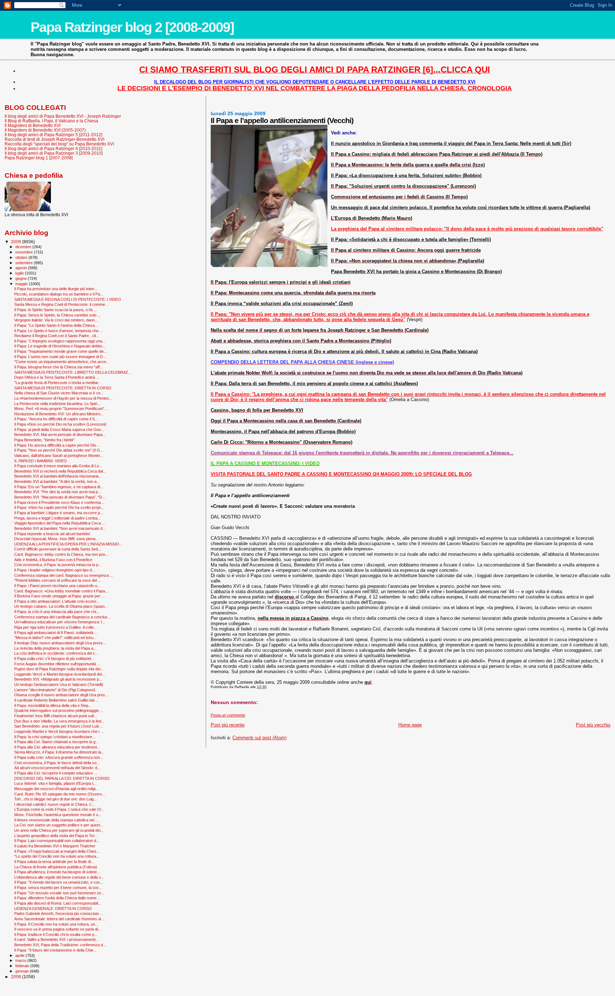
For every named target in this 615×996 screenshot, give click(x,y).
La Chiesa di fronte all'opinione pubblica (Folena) (55, 867)
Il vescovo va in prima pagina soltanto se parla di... (57, 929)
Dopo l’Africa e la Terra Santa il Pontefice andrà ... (56, 377)
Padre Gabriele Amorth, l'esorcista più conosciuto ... (58, 913)
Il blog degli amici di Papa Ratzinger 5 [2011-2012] (53, 134)
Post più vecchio (593, 725)
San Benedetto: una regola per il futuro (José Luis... (58, 726)
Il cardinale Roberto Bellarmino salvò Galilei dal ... (56, 700)
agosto (21, 268)
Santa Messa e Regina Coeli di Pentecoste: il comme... (61, 304)
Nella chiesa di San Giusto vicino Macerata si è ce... (59, 393)
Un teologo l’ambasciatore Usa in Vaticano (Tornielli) (58, 684)
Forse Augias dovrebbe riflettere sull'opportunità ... (57, 664)
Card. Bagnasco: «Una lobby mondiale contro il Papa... (61, 591)
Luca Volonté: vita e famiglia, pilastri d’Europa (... (55, 783)
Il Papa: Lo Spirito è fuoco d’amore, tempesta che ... (58, 331)
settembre (24, 263)
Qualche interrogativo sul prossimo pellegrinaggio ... (58, 710)
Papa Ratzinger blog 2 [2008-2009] (132, 27)
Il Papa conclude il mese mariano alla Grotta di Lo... (58, 466)
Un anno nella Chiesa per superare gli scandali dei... (59, 830)
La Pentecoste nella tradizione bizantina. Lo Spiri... (57, 403)
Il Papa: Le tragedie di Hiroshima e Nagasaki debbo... (59, 346)
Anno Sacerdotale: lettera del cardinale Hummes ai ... (59, 919)
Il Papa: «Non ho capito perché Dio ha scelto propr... (59, 507)
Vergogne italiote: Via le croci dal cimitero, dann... (56, 320)
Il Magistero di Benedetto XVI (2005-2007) (45, 130)
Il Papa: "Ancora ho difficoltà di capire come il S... (56, 419)
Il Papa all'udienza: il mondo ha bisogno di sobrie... (57, 872)
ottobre (21, 257)
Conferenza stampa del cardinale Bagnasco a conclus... (62, 617)
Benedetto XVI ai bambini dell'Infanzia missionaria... (58, 476)
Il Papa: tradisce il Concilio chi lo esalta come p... (56, 934)
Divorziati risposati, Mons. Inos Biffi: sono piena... (56, 539)
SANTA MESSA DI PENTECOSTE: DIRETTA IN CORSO (62, 388)
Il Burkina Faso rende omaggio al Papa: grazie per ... (59, 596)
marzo (21, 960)
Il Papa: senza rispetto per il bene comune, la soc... (58, 887)
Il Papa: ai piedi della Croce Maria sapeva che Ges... (59, 429)
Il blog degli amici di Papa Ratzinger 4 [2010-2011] (53, 148)
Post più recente (228, 725)
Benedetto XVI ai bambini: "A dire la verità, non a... (57, 481)
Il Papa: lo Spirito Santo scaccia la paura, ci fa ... (55, 310)
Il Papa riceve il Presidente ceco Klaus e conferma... (59, 502)
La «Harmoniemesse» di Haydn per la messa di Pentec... (63, 398)
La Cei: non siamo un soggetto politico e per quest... (58, 825)
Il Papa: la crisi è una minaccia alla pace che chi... (56, 611)
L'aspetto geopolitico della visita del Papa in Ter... (56, 835)
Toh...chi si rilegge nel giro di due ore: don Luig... (55, 799)
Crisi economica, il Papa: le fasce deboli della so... (57, 763)
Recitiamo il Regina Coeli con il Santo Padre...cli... (56, 336)
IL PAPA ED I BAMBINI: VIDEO (40, 461)
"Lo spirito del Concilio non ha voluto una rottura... (56, 856)
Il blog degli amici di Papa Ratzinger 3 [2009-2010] (53, 153)
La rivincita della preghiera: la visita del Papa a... (55, 648)
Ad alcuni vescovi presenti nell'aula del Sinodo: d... (57, 768)
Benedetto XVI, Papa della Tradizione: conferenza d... (60, 945)
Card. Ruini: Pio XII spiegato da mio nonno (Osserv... (59, 794)
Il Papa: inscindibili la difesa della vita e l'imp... (52, 705)
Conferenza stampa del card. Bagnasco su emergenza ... (63, 575)
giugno (21, 278)
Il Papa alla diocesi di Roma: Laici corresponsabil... (57, 903)
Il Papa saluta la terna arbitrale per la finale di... (54, 861)
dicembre (23, 247)
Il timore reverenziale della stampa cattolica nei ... (56, 820)
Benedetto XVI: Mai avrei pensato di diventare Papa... (60, 434)
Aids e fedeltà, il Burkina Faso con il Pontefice (53, 560)
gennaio (22, 971)
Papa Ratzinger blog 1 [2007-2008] (39, 157)
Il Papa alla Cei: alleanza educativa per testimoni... (57, 747)
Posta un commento (228, 715)
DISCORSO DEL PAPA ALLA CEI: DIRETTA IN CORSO (62, 778)
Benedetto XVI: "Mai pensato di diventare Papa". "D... (59, 497)
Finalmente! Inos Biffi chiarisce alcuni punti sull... (55, 716)
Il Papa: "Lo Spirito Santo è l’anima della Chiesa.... (56, 325)
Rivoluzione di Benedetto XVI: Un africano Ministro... (59, 414)
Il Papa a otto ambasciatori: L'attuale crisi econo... (56, 601)
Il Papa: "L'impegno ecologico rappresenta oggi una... (59, 341)
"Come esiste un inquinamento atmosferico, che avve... (61, 361)
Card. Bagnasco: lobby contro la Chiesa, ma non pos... (61, 554)
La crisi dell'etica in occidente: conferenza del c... (56, 653)
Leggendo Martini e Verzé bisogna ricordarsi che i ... (59, 731)
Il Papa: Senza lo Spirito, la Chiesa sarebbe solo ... (57, 315)
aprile (20, 955)
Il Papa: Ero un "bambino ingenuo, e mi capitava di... (58, 487)
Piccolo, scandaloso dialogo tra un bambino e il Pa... (58, 294)
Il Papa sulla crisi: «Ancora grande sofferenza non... (58, 757)
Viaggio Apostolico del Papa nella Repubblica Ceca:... (59, 523)
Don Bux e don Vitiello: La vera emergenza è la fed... (59, 721)
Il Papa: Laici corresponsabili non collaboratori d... (56, 840)
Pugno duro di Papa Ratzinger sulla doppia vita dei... (59, 669)
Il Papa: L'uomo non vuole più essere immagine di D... (60, 357)
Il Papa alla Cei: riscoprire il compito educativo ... (55, 773)
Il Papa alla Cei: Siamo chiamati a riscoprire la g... (56, 742)
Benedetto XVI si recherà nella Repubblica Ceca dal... (60, 471)
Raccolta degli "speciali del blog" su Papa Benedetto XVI (59, 144)
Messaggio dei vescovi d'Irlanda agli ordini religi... (56, 789)
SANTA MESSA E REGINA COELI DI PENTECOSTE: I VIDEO (67, 299)
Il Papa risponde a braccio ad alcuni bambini (52, 534)
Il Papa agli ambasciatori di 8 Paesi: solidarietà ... (56, 632)
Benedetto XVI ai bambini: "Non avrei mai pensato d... (60, 528)
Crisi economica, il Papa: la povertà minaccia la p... (57, 565)
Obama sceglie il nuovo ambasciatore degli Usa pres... (61, 695)
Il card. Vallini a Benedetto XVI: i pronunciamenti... (56, 939)
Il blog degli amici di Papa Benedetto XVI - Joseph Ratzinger (63, 116)
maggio (22, 284)
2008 (16, 976)
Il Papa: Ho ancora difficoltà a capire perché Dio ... (57, 445)
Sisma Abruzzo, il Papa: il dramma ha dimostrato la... (59, 752)
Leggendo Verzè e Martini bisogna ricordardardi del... (59, 674)
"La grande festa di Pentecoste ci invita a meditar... (57, 382)
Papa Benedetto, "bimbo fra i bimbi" (44, 440)
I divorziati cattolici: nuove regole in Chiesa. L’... (54, 804)
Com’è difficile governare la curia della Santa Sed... (57, 549)
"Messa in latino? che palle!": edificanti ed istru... (55, 637)
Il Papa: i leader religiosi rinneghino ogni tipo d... (54, 570)
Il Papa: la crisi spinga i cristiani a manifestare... (54, 737)
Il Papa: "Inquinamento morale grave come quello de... (60, 351)
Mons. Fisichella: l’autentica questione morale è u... (57, 815)
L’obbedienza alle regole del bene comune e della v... (59, 877)
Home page (410, 725)
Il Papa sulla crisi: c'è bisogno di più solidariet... (54, 658)
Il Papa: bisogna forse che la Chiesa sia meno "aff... (58, 367)
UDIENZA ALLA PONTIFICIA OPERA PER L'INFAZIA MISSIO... (68, 544)
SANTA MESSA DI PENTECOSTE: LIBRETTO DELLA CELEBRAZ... (72, 372)
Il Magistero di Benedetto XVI (33, 125)
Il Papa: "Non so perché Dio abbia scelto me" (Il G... (58, 450)
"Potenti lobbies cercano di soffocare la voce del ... (57, 580)
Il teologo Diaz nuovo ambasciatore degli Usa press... (60, 643)
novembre (24, 252)
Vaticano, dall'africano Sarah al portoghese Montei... (58, 455)
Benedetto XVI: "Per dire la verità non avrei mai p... (57, 492)
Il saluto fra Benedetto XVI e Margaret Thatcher (54, 846)
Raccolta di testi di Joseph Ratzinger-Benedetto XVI (54, 139)
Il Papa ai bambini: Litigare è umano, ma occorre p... (58, 513)
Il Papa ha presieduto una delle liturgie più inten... (56, 289)
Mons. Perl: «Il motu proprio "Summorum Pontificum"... (60, 408)
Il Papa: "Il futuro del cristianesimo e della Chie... (55, 950)
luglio (20, 273)
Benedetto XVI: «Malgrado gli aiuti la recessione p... (58, 679)
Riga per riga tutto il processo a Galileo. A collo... (55, 627)
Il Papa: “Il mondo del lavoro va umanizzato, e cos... (58, 882)
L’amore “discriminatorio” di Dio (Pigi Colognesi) (54, 690)
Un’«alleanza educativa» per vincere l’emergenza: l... (59, 622)
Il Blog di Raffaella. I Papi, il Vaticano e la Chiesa (51, 120)
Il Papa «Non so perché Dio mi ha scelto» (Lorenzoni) (60, 424)
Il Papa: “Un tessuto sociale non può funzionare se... (59, 893)
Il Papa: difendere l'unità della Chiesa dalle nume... (57, 898)
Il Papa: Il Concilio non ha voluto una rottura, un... (56, 924)
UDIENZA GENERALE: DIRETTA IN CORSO (53, 908)
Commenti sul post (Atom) (259, 737)
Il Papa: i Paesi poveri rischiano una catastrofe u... (57, 586)
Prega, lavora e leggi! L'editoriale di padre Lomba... (57, 518)
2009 (16, 241)
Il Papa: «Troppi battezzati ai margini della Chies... (57, 851)
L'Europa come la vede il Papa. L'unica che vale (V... (59, 809)
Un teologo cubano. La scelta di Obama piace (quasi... (60, 606)
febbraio (22, 966)
